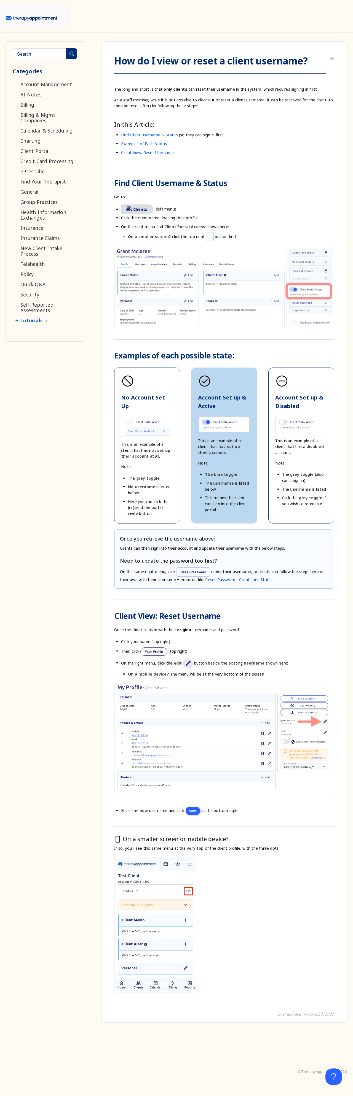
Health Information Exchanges (43, 215)
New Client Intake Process (41, 251)
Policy (27, 274)
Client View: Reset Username (147, 152)
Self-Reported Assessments (37, 307)
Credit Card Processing (46, 161)
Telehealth (32, 264)
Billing (27, 104)
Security (29, 294)
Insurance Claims (40, 238)
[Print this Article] (332, 59)
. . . (210, 236)
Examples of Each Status (144, 143)
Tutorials (31, 320)
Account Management (46, 84)
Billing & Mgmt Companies (37, 118)
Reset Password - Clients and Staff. (238, 579)
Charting (30, 140)
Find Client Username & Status (149, 134)
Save (193, 810)
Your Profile (154, 651)
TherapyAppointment (319, 1071)
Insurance (31, 228)
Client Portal (35, 151)
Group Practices (39, 202)
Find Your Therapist (43, 181)
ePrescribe (32, 171)
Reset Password (193, 571)
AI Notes (30, 94)
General (29, 191)
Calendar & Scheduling (46, 130)
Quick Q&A (33, 284)
